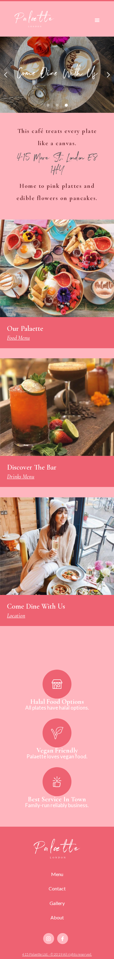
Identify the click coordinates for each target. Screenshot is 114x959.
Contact (57, 888)
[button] (97, 19)
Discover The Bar (32, 467)
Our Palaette (25, 328)
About (57, 917)
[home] (34, 19)
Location (16, 615)
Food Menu (18, 337)
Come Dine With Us (36, 606)
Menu (57, 874)
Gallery (57, 903)
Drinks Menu (20, 476)
